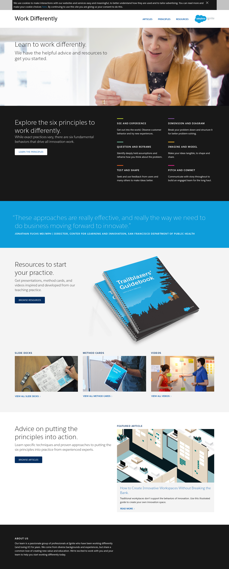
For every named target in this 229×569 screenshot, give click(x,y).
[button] (127, 508)
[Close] (207, 3)
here (44, 6)
